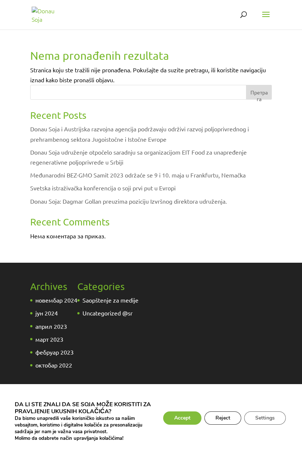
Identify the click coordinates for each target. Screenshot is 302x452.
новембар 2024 (56, 300)
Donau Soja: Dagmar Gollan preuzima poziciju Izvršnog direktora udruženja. (128, 201)
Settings (265, 417)
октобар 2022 (53, 365)
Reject (222, 417)
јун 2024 (46, 313)
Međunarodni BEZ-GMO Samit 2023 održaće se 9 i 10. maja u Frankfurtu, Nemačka (138, 175)
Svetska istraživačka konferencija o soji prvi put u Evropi (103, 188)
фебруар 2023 (54, 352)
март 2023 (49, 339)
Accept (182, 417)
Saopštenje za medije (110, 300)
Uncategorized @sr (107, 313)
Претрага (259, 94)
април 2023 (51, 326)
